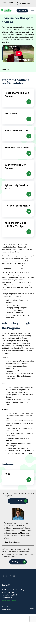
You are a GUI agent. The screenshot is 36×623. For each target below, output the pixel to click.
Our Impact (16, 562)
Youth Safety (16, 3)
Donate (21, 10)
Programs (5, 69)
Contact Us (10, 3)
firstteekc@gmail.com (9, 600)
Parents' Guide (17, 501)
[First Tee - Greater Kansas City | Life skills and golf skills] (9, 11)
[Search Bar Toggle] (29, 10)
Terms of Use (6, 607)
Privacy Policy (6, 609)
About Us (4, 3)
